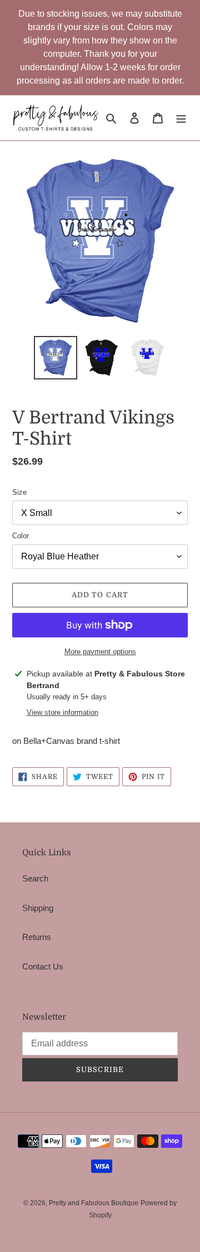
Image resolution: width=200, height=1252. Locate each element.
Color (20, 536)
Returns (36, 937)
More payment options (100, 651)
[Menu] (181, 118)
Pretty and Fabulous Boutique (93, 1203)
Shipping (37, 908)
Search (35, 878)
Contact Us (42, 966)
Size (19, 492)
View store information (62, 712)
